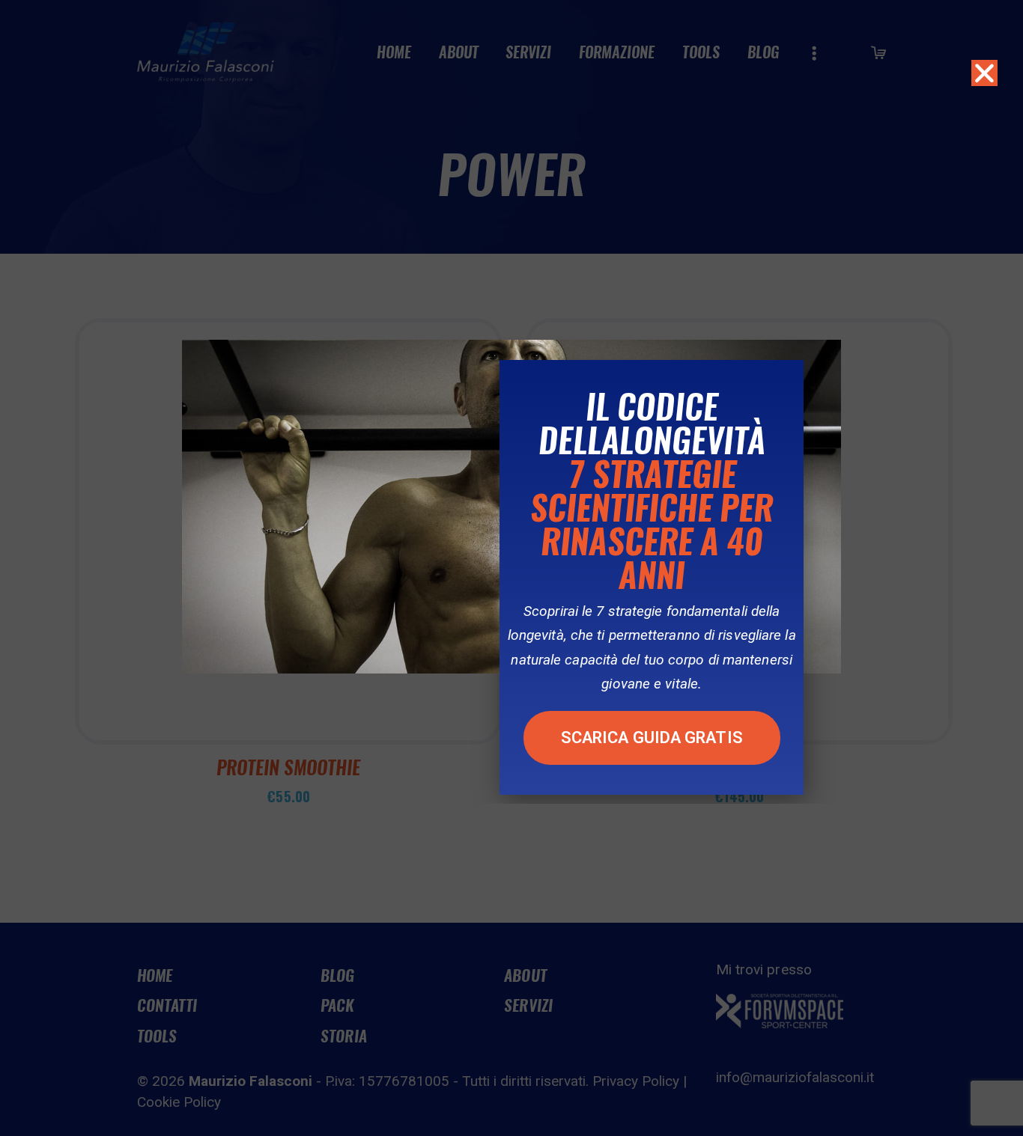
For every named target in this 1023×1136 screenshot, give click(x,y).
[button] (651, 738)
